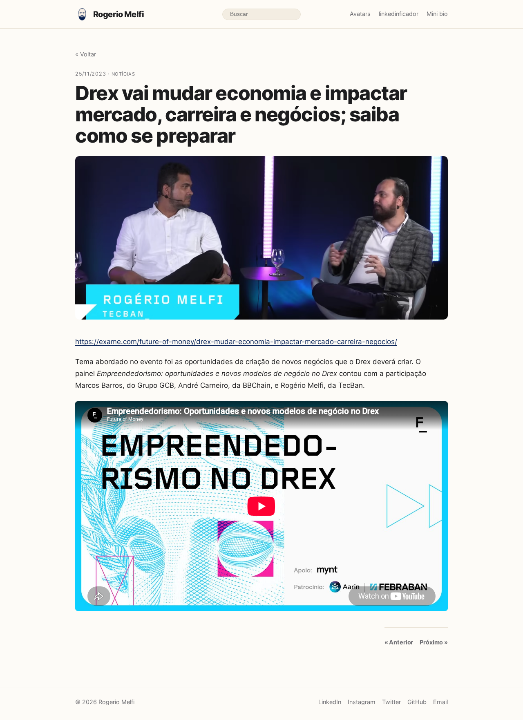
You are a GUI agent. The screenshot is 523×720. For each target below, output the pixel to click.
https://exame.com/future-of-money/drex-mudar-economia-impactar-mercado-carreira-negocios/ (236, 342)
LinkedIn (329, 701)
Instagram (361, 701)
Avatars (360, 13)
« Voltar (85, 54)
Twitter (391, 701)
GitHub (417, 701)
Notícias (123, 74)
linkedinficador (398, 13)
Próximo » (434, 642)
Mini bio (437, 13)
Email (440, 701)
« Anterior (398, 642)
